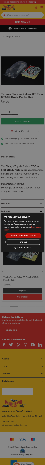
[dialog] (22, 232)
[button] (22, 248)
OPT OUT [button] (23, 242)
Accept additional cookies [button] (23, 236)
